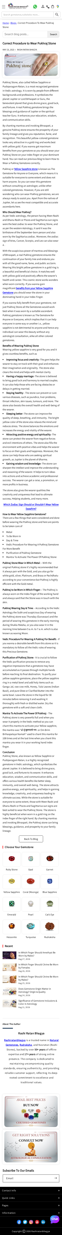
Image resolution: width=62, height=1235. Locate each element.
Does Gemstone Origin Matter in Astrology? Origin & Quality (34, 990)
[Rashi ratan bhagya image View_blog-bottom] (31, 1111)
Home (6, 22)
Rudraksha (26, 1044)
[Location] (57, 6)
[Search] (56, 14)
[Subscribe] (55, 1178)
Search (53, 34)
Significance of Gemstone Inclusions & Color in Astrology (37, 1002)
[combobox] (31, 14)
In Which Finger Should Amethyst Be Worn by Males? (36, 954)
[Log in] (43, 6)
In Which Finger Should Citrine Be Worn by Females (38, 966)
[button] (53, 6)
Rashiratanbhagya (15, 1040)
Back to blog (31, 839)
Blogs (14, 22)
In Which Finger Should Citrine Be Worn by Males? (38, 978)
